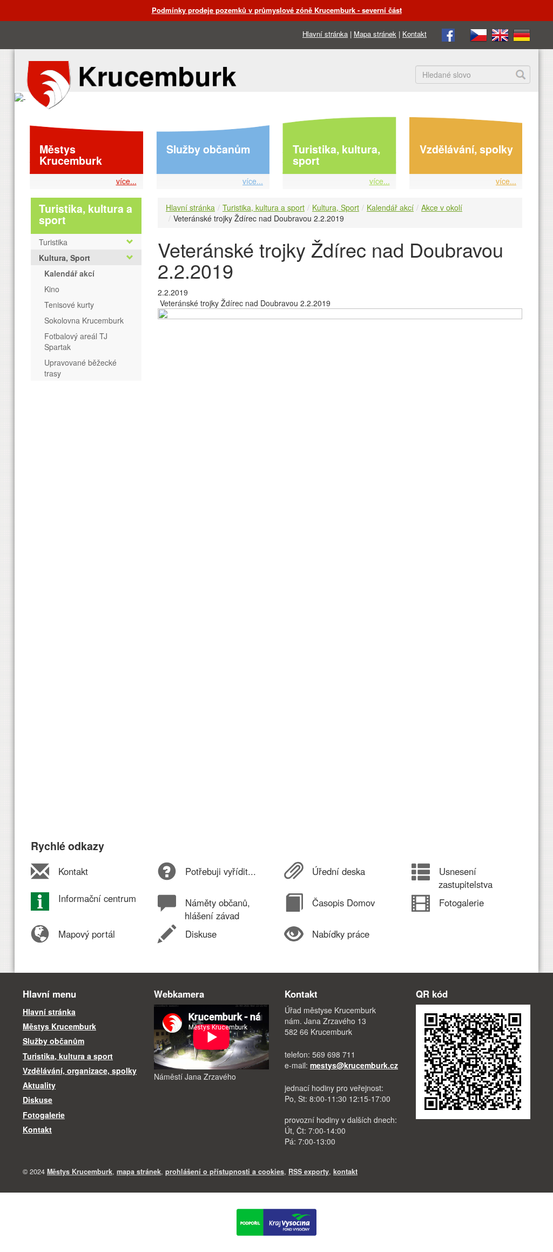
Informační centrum (97, 898)
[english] (500, 34)
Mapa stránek (375, 34)
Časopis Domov (343, 902)
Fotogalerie (461, 902)
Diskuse (200, 933)
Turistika (53, 242)
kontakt (345, 1171)
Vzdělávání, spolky (466, 149)
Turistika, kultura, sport (336, 155)
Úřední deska (338, 871)
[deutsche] (521, 34)
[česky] (478, 34)
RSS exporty (308, 1171)
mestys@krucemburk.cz (354, 1065)
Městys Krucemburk (70, 155)
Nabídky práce (340, 933)
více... (126, 181)
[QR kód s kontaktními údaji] (473, 1060)
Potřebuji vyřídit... (220, 871)
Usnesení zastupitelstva (466, 878)
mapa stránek (139, 1171)
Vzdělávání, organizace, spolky (80, 1070)
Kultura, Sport (335, 207)
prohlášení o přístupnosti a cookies (224, 1171)
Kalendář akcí (390, 207)
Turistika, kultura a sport (263, 207)
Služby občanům (208, 149)
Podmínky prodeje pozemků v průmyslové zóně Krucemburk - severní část (277, 10)
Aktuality (39, 1085)
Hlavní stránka (325, 34)
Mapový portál (86, 933)
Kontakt (414, 34)
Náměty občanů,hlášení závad (217, 909)
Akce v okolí (441, 207)
